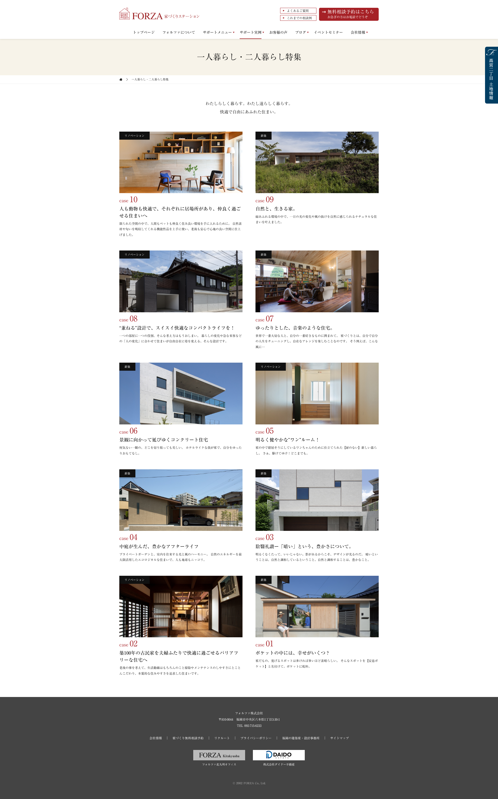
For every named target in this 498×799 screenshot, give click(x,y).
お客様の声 (278, 32)
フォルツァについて (178, 32)
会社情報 (358, 32)
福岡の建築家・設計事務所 (301, 738)
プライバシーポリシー (256, 738)
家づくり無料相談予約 (188, 738)
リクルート (222, 738)
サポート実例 (250, 32)
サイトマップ (339, 738)
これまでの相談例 (299, 17)
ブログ (300, 32)
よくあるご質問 (298, 10)
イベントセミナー (328, 32)
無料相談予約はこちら (350, 13)
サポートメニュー (217, 32)
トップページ (144, 32)
